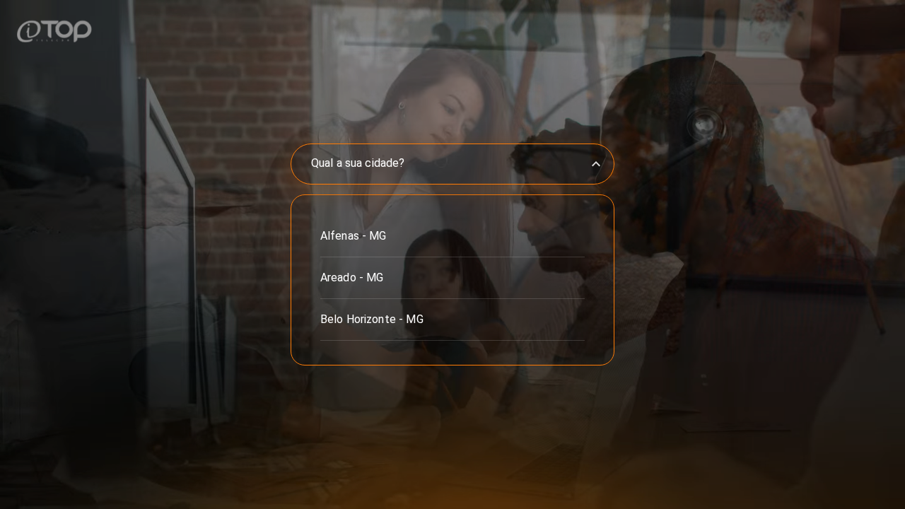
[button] (452, 236)
